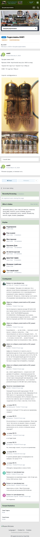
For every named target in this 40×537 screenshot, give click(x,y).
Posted (13, 55)
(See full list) (34, 204)
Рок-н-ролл (11, 233)
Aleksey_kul (11, 407)
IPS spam (13, 536)
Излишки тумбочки (14, 264)
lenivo (19, 213)
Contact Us (21, 530)
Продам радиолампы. (19, 46)
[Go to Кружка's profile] (4, 417)
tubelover (32, 209)
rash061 (24, 213)
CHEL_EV (20, 209)
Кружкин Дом (12, 245)
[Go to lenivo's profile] (4, 303)
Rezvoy (10, 453)
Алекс (10, 435)
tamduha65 (13, 213)
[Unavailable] (20, 104)
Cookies (28, 530)
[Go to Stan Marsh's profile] (4, 484)
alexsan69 (6, 209)
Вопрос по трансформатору (15, 283)
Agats (9, 215)
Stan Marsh (6, 213)
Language (12, 530)
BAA (9, 348)
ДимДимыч (20, 215)
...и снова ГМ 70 (11, 405)
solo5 (4, 44)
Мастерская (11, 239)
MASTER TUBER (12, 258)
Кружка (28, 211)
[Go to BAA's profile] (4, 345)
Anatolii (14, 215)
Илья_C (12, 209)
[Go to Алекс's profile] (4, 434)
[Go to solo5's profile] (3, 54)
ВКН (9, 474)
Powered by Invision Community (20, 532)
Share (10, 180)
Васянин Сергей (13, 496)
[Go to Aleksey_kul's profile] (4, 406)
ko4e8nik (22, 211)
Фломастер (30, 213)
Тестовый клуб (12, 271)
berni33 (5, 215)
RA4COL (26, 209)
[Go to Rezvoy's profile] (4, 452)
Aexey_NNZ (6, 211)
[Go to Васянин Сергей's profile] (4, 495)
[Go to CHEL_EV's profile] (4, 284)
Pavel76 (12, 211)
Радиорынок (20, 19)
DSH (16, 209)
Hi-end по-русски (13, 252)
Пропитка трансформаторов (15, 386)
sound (17, 211)
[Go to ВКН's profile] (4, 473)
